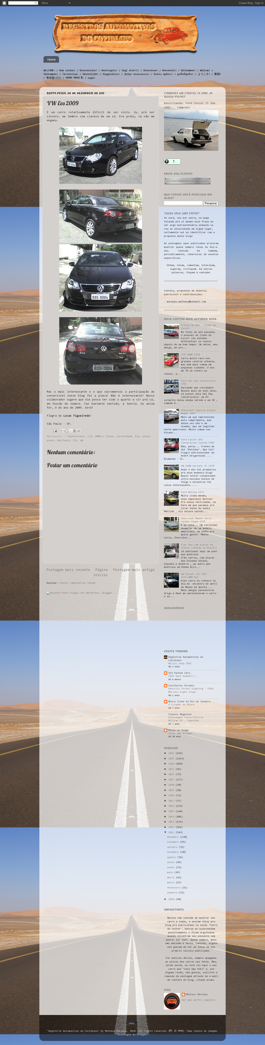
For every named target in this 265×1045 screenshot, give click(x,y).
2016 (172, 806)
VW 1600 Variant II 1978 (197, 466)
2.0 (89, 436)
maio (170, 872)
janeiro (173, 893)
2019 (172, 790)
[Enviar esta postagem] (55, 431)
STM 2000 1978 (190, 355)
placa (146, 436)
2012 (172, 827)
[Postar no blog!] (67, 431)
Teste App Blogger (180, 733)
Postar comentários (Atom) (78, 583)
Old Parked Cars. (180, 673)
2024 (172, 764)
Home (51, 59)
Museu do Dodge (178, 730)
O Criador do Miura (181, 704)
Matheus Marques (197, 994)
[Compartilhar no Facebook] (75, 431)
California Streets (181, 685)
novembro (173, 842)
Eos (137, 436)
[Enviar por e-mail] (63, 431)
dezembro (173, 837)
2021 (172, 780)
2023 (172, 769)
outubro (173, 847)
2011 (172, 832)
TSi (75, 440)
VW (81, 440)
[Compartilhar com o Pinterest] (79, 431)
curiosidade (124, 436)
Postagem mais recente (68, 570)
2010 (172, 899)
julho (171, 862)
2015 (172, 811)
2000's (99, 436)
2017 (172, 801)
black (109, 436)
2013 (172, 822)
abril (171, 877)
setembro (173, 852)
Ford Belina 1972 (192, 492)
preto (50, 440)
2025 (172, 758)
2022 (172, 774)
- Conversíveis (74, 436)
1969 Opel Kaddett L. (182, 676)
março (171, 882)
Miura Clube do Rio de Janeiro (189, 701)
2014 (172, 817)
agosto (172, 857)
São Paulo (63, 440)
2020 (172, 785)
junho (171, 867)
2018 (172, 795)
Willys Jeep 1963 (180, 663)
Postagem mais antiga (134, 570)
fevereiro (174, 888)
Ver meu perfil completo (198, 1000)
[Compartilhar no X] (71, 431)
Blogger (142, 1034)
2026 (172, 753)
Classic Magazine (180, 714)
